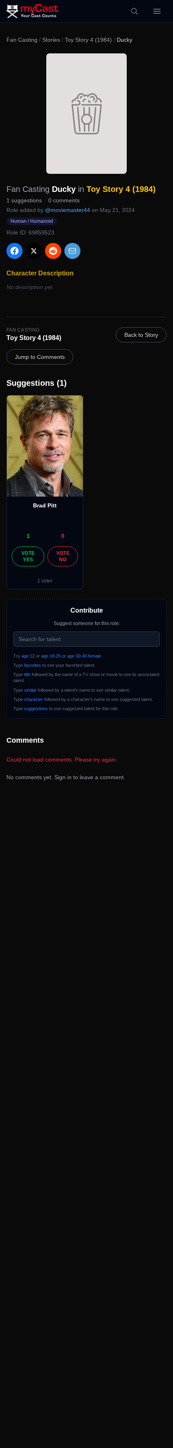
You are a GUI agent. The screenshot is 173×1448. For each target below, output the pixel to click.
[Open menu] (157, 11)
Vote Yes (28, 556)
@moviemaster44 (67, 210)
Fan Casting (21, 40)
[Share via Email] (72, 251)
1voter (44, 581)
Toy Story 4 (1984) (88, 40)
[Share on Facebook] (14, 251)
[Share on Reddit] (53, 251)
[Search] (134, 11)
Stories (51, 40)
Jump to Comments (40, 357)
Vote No (63, 556)
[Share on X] (34, 251)
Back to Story (141, 335)
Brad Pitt (45, 505)
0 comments (64, 200)
